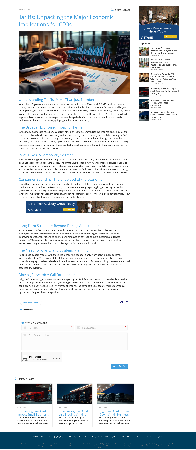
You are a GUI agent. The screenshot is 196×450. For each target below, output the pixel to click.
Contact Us (134, 437)
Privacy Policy (158, 437)
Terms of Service (146, 437)
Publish (120, 366)
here (103, 448)
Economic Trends (31, 302)
